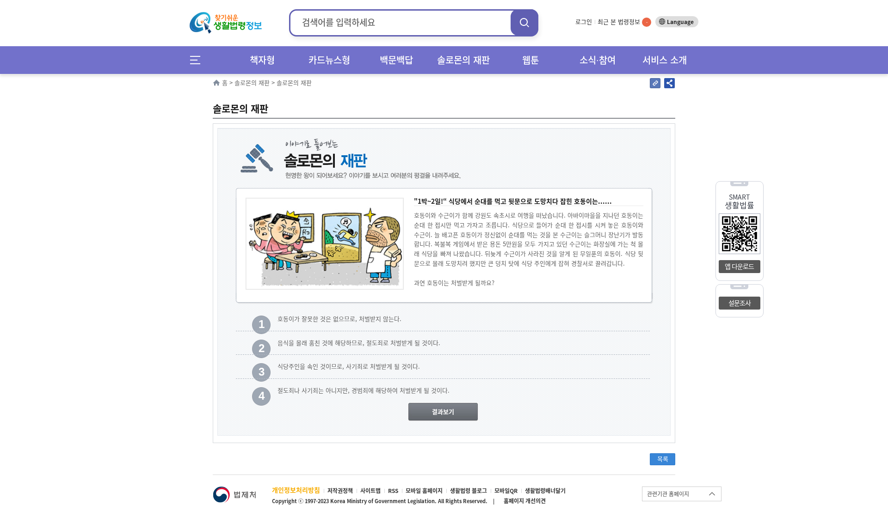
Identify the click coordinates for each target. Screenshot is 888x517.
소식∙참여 (598, 60)
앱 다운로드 (739, 266)
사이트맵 (370, 491)
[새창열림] (234, 491)
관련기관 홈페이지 (668, 494)
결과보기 (443, 411)
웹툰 (530, 60)
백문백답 (396, 60)
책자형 (262, 60)
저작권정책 (340, 491)
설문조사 (739, 302)
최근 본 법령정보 (623, 21)
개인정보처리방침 (296, 489)
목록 (662, 458)
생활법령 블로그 (468, 491)
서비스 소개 (664, 60)
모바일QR (506, 491)
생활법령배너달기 (545, 491)
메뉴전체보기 (198, 60)
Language (680, 22)
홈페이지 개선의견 (525, 501)
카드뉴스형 (329, 60)
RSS (393, 491)
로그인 (583, 21)
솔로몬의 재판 (463, 60)
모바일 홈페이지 (424, 491)
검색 (524, 22)
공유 (669, 83)
